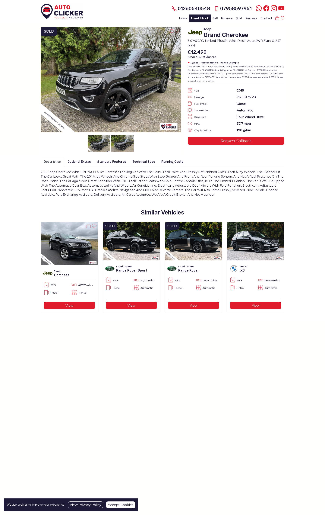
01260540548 (194, 8)
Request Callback (236, 140)
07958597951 (236, 8)
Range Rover (126, 270)
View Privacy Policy (85, 505)
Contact (266, 18)
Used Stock (200, 18)
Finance (226, 18)
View (69, 305)
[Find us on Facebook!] (265, 8)
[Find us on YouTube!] (280, 8)
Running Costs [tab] (172, 161)
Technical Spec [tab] (143, 161)
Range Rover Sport (69, 270)
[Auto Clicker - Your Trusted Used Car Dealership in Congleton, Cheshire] (62, 11)
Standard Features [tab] (111, 161)
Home (183, 18)
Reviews (251, 18)
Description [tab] (52, 161)
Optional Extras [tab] (79, 161)
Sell (215, 18)
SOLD (49, 31)
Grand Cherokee (226, 34)
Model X (246, 275)
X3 (180, 270)
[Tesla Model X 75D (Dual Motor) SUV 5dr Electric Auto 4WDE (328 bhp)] (255, 243)
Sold (239, 18)
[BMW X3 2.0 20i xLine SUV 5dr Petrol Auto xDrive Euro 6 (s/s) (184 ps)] (193, 241)
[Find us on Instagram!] (273, 8)
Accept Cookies (121, 505)
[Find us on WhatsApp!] (258, 8)
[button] (34, 267)
